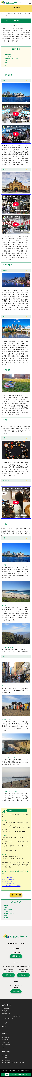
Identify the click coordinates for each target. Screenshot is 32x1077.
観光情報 (6, 917)
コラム (4, 1029)
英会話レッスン (6, 1039)
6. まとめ (6, 65)
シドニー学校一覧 (7, 881)
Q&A (3, 1047)
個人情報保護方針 (7, 1060)
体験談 (5, 915)
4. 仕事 (5, 60)
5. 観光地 (6, 63)
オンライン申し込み (7, 1018)
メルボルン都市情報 (8, 879)
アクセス (4, 1057)
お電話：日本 (9, 975)
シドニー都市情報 (7, 877)
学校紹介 (6, 905)
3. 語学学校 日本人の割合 (11, 58)
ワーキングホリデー (9, 913)
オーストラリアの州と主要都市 (11, 886)
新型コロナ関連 (8, 909)
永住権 (5, 907)
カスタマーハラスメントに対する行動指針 (13, 1062)
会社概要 (4, 1055)
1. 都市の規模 (7, 54)
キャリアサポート (7, 1044)
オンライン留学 (8, 911)
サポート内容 (5, 1042)
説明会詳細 (16, 991)
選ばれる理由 (5, 1037)
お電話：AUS (23, 975)
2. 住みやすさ (7, 56)
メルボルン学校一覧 (8, 883)
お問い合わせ (16, 956)
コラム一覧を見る (16, 895)
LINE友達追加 (6, 1013)
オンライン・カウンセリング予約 (11, 1016)
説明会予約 (5, 1011)
